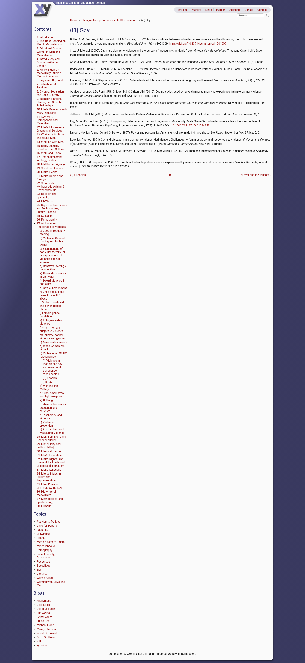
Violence (42, 573)
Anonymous (44, 600)
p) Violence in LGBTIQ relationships (53, 355)
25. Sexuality (45, 215)
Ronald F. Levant (47, 633)
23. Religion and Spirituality (47, 195)
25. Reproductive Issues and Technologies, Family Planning (52, 208)
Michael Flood (45, 625)
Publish (220, 9)
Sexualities (43, 565)
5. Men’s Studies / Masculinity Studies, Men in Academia (49, 73)
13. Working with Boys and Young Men (50, 136)
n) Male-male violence (53, 342)
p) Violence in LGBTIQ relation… (118, 20)
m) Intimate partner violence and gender (52, 336)
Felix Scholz (44, 617)
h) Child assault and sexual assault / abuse (52, 295)
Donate (248, 9)
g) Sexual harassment (53, 288)
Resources (43, 561)
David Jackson (46, 609)
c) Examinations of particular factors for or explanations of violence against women (52, 255)
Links (208, 9)
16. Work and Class (49, 153)
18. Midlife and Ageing (51, 164)
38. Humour (44, 506)
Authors (196, 9)
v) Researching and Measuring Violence (52, 431)
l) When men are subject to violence (51, 329)
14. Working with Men (50, 142)
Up (169, 175)
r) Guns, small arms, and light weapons (52, 394)
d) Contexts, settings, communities (53, 267)
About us (235, 9)
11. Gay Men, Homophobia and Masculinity (47, 120)
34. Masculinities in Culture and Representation (49, 477)
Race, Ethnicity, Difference (46, 555)
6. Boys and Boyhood (50, 80)
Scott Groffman (46, 637)
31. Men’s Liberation (49, 455)
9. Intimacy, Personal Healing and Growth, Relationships (49, 102)
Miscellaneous (46, 546)
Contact (262, 9)
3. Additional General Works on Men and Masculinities (49, 52)
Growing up (44, 533)
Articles (183, 9)
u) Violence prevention (47, 424)
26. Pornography (47, 219)
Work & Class (45, 577)
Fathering (42, 529)
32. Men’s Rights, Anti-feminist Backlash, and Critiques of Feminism (51, 462)
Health (41, 538)
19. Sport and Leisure (50, 168)
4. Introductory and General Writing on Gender (48, 62)
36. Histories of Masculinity (46, 493)
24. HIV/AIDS (45, 201)
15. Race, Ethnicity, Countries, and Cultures (51, 147)
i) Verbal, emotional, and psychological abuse (52, 306)
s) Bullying (46, 400)
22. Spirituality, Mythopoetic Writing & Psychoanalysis (50, 187)
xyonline (42, 645)
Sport (40, 569)
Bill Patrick (43, 604)
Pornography (44, 550)
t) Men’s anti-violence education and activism (53, 408)
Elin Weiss (43, 613)
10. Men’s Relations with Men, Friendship (52, 111)
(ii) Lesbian (50, 378)
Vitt (39, 641)
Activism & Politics (49, 521)
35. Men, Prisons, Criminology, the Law (49, 486)
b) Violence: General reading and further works (52, 241)
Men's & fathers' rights (51, 542)
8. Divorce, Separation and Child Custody (50, 93)
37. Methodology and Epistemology (50, 500)
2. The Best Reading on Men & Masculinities (51, 42)
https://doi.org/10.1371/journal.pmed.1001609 (197, 43)
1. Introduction (45, 37)
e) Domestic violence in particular (53, 275)
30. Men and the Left (50, 451)
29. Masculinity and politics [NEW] (49, 445)
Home (73, 20)
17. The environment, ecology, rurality (49, 158)
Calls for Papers (47, 525)
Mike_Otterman (46, 629)
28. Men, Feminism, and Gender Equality (51, 438)
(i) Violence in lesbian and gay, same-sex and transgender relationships (53, 367)
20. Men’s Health (47, 172)
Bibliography (88, 20)
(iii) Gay (47, 382)
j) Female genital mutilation (50, 314)
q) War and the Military (49, 387)
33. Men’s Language (49, 469)
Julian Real (43, 621)
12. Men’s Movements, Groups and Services (51, 129)
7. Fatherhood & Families (46, 85)
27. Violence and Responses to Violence (51, 225)
